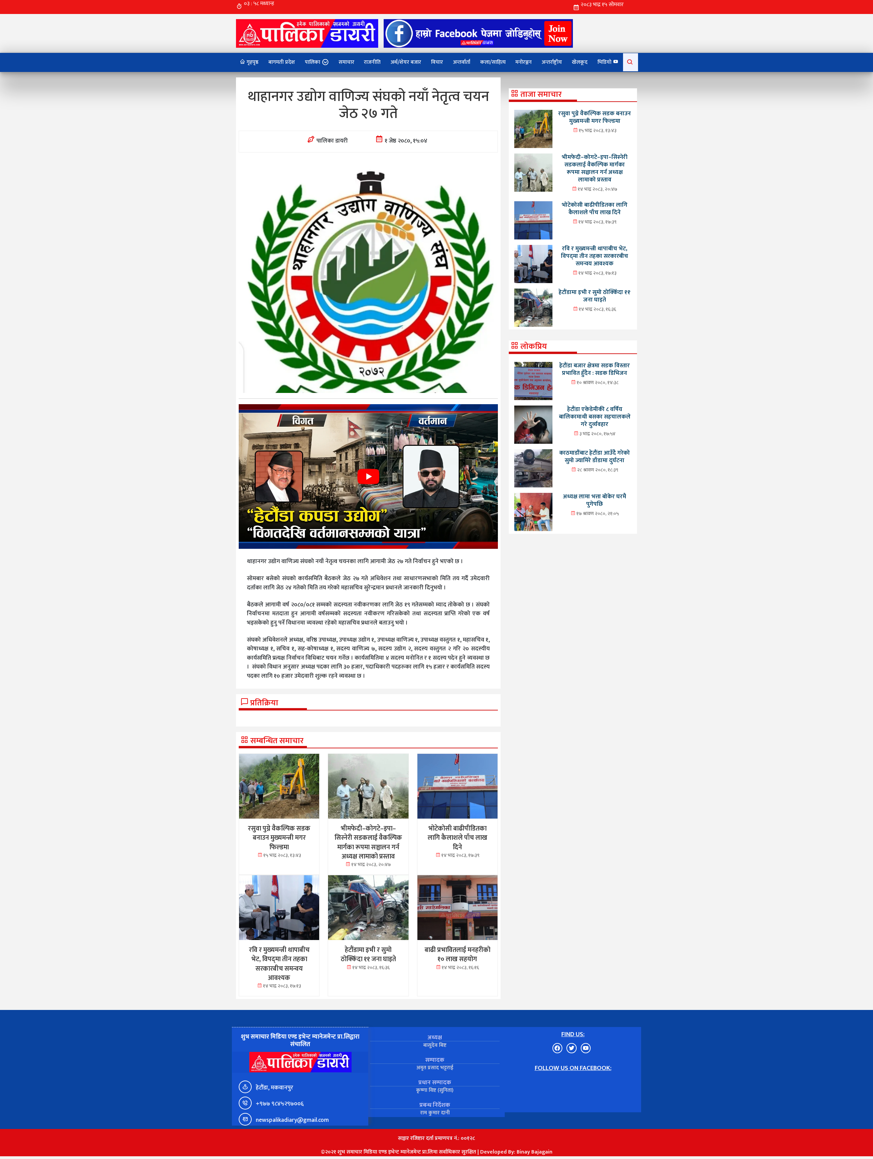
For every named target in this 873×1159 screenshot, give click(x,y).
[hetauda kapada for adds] (368, 476)
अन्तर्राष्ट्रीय (552, 62)
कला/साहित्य (493, 62)
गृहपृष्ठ (251, 62)
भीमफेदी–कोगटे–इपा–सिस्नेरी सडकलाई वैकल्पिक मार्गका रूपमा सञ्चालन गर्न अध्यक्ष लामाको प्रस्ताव (594, 168)
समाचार (346, 62)
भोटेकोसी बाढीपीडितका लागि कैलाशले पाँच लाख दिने (594, 208)
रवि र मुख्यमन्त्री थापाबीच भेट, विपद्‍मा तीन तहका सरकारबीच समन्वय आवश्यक (594, 256)
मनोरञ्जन (523, 62)
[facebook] (478, 33)
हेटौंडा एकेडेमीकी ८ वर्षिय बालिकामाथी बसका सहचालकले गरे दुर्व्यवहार (595, 416)
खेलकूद (580, 62)
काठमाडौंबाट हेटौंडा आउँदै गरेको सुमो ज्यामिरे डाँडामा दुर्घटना (594, 456)
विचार (437, 62)
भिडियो (605, 62)
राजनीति (372, 62)
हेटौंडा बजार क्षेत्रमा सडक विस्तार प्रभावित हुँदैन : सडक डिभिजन (594, 369)
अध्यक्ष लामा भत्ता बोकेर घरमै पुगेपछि (594, 500)
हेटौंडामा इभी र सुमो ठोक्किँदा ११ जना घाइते (595, 296)
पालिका (312, 62)
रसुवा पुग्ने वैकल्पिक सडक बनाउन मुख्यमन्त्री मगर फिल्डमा (594, 117)
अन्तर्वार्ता (461, 62)
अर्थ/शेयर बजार (405, 62)
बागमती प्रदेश (281, 62)
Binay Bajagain (534, 1152)
